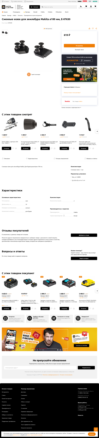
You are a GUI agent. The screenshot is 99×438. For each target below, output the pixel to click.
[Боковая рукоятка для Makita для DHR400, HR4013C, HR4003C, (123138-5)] (49, 124)
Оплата (23, 398)
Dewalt (35, 12)
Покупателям (29, 1)
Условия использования (66, 374)
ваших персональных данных (34, 435)
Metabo (50, 12)
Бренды (27, 12)
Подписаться (86, 367)
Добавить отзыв (84, 235)
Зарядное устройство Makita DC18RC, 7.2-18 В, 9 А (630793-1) (48, 301)
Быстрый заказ (79, 49)
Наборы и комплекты (7, 414)
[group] (13, 319)
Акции (6, 12)
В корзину (79, 46)
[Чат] (96, 429)
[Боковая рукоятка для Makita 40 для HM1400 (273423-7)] (69, 124)
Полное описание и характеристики (71, 107)
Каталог (35, 7)
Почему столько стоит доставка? (72, 92)
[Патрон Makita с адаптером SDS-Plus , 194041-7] (11, 124)
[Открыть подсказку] (64, 215)
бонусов (8, 137)
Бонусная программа (26, 428)
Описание (7, 158)
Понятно (91, 434)
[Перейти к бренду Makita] (67, 101)
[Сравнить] (16, 148)
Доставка (23, 392)
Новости (80, 415)
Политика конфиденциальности (51, 374)
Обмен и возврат (25, 401)
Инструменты (5, 392)
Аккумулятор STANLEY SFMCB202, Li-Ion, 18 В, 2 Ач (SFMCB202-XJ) (87, 301)
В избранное (93, 28)
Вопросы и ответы (92, 158)
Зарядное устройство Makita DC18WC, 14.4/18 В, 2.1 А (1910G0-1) (68, 302)
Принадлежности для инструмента (33, 15)
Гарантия (23, 405)
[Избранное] (13, 148)
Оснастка (20, 15)
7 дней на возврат (35, 74)
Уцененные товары (7, 418)
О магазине (24, 408)
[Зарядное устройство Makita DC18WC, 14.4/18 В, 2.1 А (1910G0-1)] (69, 283)
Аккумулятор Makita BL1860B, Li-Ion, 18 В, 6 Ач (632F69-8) (10, 301)
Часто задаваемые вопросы (28, 424)
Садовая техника (6, 405)
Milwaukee (59, 12)
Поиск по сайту (48, 7)
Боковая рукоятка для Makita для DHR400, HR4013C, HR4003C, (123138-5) (49, 143)
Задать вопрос (84, 258)
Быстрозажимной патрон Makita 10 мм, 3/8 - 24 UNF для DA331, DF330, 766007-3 (30, 143)
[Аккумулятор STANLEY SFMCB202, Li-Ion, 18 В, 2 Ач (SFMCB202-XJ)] (88, 283)
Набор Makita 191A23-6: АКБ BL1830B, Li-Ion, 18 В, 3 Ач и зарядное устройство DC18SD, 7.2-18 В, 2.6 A (30, 302)
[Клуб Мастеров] (8, 7)
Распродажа (16, 12)
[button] (97, 131)
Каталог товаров (7, 389)
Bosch (66, 12)
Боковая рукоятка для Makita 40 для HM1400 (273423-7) (68, 142)
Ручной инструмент (7, 398)
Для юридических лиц (26, 421)
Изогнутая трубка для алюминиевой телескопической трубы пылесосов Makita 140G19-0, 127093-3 (88, 143)
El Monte (6, 1)
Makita (42, 12)
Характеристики (33, 158)
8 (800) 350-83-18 (17, 1)
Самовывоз (24, 395)
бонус (26, 137)
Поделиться (96, 28)
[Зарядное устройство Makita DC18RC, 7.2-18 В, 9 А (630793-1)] (49, 283)
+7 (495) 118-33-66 (83, 393)
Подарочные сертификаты (8, 421)
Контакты (23, 418)
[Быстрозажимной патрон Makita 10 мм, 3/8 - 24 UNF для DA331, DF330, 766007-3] (30, 124)
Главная (4, 15)
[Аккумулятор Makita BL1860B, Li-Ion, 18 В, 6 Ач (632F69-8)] (11, 283)
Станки (3, 395)
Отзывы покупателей (62, 158)
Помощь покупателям (28, 389)
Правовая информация (27, 411)
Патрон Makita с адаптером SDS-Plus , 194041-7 (10, 142)
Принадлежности (6, 408)
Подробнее (49, 339)
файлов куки (16, 435)
